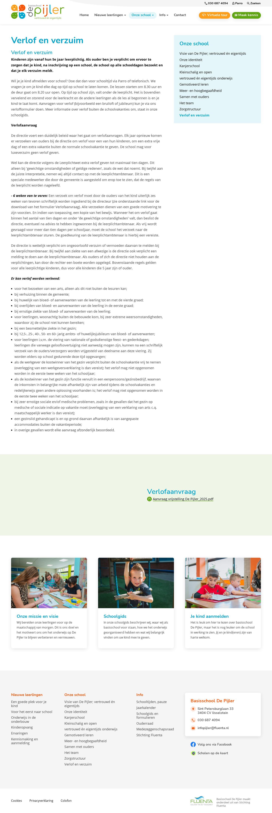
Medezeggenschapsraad (155, 729)
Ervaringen (19, 733)
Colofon (66, 801)
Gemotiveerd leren (78, 735)
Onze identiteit (75, 711)
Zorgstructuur (75, 758)
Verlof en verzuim (78, 764)
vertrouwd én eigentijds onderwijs (90, 729)
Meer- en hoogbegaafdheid (85, 741)
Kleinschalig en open (80, 723)
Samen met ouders (79, 746)
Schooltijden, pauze (151, 701)
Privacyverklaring (41, 801)
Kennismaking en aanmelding (24, 741)
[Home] (39, 12)
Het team (71, 752)
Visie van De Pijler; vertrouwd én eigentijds (89, 703)
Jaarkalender (146, 707)
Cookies (16, 801)
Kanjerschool (74, 717)
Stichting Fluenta (149, 735)
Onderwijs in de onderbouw (23, 719)
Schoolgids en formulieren (147, 715)
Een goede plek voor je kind (28, 703)
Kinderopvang (22, 727)
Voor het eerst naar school (31, 711)
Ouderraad (144, 723)
